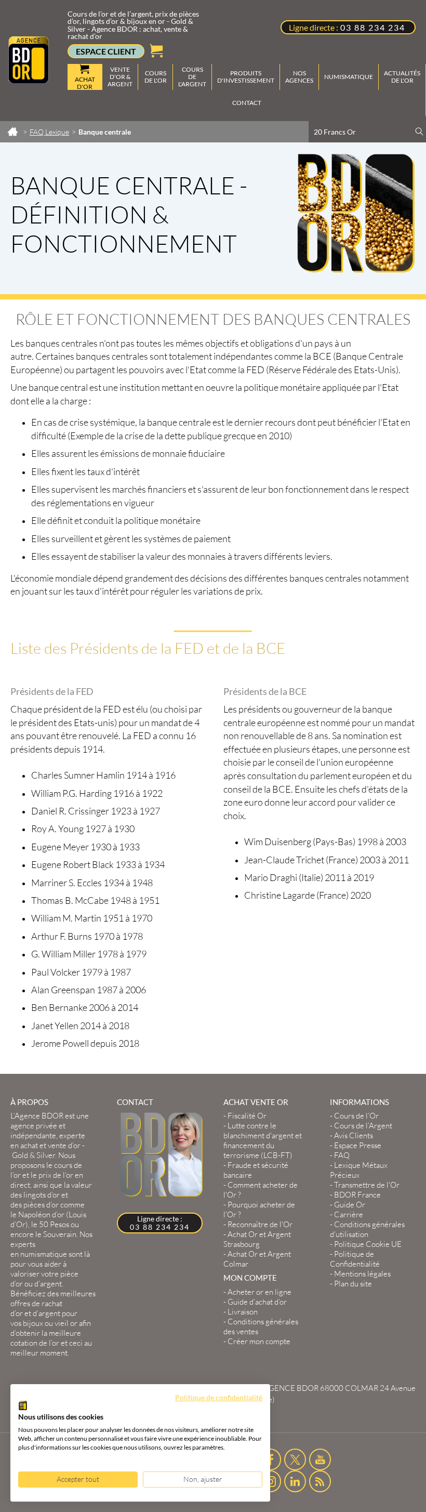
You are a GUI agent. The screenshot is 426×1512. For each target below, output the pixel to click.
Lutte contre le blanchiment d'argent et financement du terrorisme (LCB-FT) (262, 1140)
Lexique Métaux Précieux (359, 1170)
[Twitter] (295, 1459)
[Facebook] (271, 1459)
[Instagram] (271, 1481)
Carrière (348, 1214)
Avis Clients (353, 1135)
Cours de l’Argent (363, 1125)
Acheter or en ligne (259, 1292)
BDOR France (357, 1195)
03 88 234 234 (372, 27)
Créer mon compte (259, 1341)
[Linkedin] (295, 1481)
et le (46, 1175)
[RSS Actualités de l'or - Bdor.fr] (320, 1481)
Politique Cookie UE (368, 1244)
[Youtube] (320, 1459)
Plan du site (353, 1284)
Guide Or (349, 1204)
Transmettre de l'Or (367, 1185)
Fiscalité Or (247, 1116)
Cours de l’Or (356, 1116)
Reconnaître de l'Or (260, 1224)
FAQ (342, 1155)
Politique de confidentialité (218, 1397)
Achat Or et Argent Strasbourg (257, 1239)
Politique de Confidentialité (355, 1259)
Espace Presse (357, 1145)
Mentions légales (362, 1274)
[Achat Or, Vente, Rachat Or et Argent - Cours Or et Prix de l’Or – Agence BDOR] (28, 80)
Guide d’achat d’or (257, 1302)
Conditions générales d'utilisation (367, 1229)
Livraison (243, 1312)
